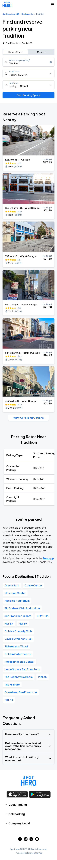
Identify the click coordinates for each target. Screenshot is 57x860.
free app (48, 558)
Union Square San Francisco (22, 669)
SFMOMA (42, 616)
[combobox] (28, 62)
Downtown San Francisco (20, 692)
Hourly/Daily (15, 51)
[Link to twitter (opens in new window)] (31, 840)
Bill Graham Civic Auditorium (22, 608)
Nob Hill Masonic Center (19, 661)
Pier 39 (23, 623)
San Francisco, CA (11, 14)
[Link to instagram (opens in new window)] (26, 840)
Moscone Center (15, 593)
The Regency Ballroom (18, 677)
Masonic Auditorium (17, 600)
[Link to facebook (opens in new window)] (20, 840)
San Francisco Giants (17, 616)
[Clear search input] (50, 62)
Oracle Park (11, 585)
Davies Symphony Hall (18, 638)
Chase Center (33, 585)
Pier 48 (8, 699)
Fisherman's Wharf (16, 646)
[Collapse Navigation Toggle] (52, 4)
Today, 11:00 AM (18, 86)
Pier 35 (42, 677)
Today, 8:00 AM (18, 74)
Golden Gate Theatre (17, 654)
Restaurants (27, 14)
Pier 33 (8, 623)
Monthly (41, 51)
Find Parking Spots (28, 95)
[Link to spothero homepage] (28, 781)
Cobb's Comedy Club (18, 631)
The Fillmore (12, 684)
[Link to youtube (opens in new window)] (37, 840)
